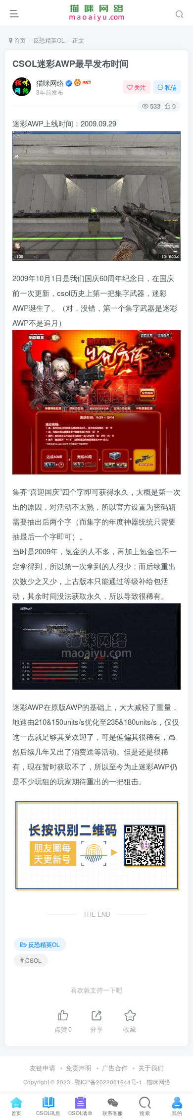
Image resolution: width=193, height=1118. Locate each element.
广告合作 (115, 1067)
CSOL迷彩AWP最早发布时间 (70, 63)
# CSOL (31, 960)
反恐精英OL (49, 40)
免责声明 (79, 1067)
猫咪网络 (50, 83)
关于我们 (151, 1067)
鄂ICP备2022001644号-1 (108, 1082)
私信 (171, 87)
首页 (19, 40)
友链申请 (42, 1067)
